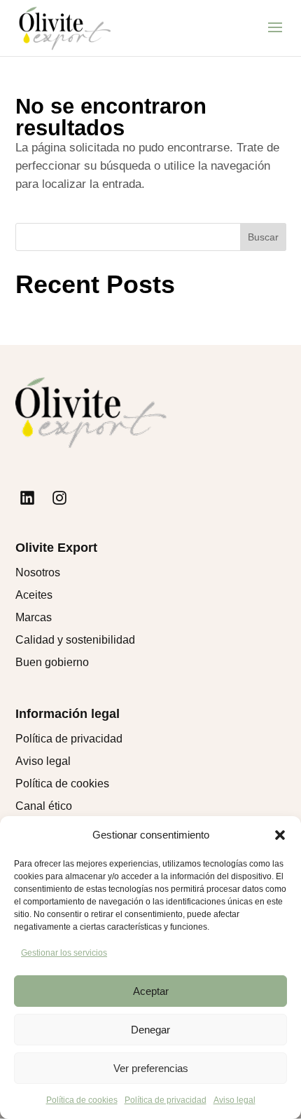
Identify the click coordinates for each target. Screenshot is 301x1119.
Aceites (33, 595)
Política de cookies (82, 1100)
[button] (280, 835)
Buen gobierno (52, 662)
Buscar (263, 237)
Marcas (33, 617)
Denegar (150, 1030)
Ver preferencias (150, 1068)
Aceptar (151, 991)
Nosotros (37, 572)
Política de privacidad (165, 1100)
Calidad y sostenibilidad (75, 640)
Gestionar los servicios (64, 953)
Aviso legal (234, 1100)
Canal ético (43, 806)
